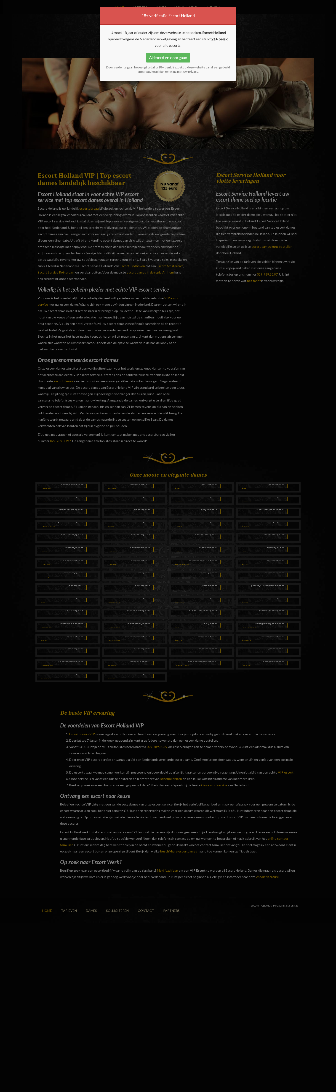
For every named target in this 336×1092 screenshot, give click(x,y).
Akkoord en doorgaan (168, 57)
